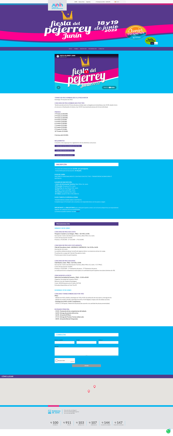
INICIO (70, 48)
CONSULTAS (101, 48)
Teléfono (100, 340)
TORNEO (76, 48)
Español (117, 1)
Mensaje (57, 346)
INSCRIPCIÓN (83, 48)
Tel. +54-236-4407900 (69, 413)
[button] (89, 391)
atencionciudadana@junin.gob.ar (71, 411)
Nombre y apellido (59, 340)
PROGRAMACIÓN (92, 48)
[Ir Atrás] (170, 430)
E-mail (78, 340)
